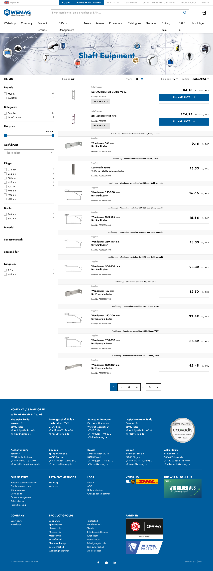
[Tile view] (136, 79)
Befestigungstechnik (96, 543)
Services (151, 23)
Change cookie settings (98, 493)
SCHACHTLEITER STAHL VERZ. (109, 92)
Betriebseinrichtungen (97, 532)
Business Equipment (35, 37)
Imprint (205, 2)
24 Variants (101, 101)
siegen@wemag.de (137, 464)
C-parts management (21, 497)
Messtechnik (55, 528)
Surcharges (130, 2)
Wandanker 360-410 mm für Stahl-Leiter (105, 268)
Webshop (18, 37)
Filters (8, 79)
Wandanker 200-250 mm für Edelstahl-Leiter (105, 342)
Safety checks (17, 501)
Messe (100, 23)
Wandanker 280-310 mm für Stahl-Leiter (105, 243)
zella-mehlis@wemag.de (178, 464)
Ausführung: (115, 133)
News (87, 23)
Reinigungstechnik (95, 546)
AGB (89, 486)
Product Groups (42, 26)
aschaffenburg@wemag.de (26, 464)
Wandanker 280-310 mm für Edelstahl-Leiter (105, 366)
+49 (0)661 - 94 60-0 (23, 430)
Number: (166, 79)
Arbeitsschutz (93, 539)
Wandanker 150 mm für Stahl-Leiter (102, 145)
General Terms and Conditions (159, 2)
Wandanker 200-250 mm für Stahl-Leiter (105, 218)
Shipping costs (18, 490)
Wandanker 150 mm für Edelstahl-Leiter (102, 292)
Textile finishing (18, 504)
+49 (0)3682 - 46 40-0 (178, 460)
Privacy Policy (188, 2)
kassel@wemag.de (99, 464)
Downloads (16, 493)
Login (66, 2)
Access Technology (57, 37)
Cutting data (166, 26)
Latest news (16, 520)
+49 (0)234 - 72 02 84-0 (63, 460)
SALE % (182, 26)
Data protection (95, 490)
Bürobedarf (92, 535)
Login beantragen (88, 2)
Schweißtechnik (56, 546)
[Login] (204, 12)
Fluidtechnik (92, 520)
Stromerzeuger (94, 550)
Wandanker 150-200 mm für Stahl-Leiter (105, 194)
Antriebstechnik (94, 524)
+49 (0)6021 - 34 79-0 (24, 460)
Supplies (94, 138)
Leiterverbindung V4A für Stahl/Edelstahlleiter (107, 169)
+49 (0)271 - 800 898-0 (140, 460)
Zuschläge (198, 23)
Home (6, 37)
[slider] (5, 135)
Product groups (61, 515)
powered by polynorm (193, 561)
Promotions (115, 23)
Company (26, 23)
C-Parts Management (66, 26)
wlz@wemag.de (136, 433)
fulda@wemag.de (22, 433)
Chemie (90, 528)
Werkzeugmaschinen (59, 550)
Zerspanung (55, 520)
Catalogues (134, 23)
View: (129, 79)
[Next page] (157, 387)
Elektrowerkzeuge (57, 543)
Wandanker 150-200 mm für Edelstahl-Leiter (105, 317)
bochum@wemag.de (61, 464)
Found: (66, 79)
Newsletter (113, 2)
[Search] (184, 12)
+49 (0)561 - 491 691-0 (101, 460)
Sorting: (186, 79)
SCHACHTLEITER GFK (104, 116)
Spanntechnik (55, 524)
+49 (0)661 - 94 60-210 (140, 430)
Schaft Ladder (96, 87)
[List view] (142, 79)
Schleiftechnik (55, 539)
